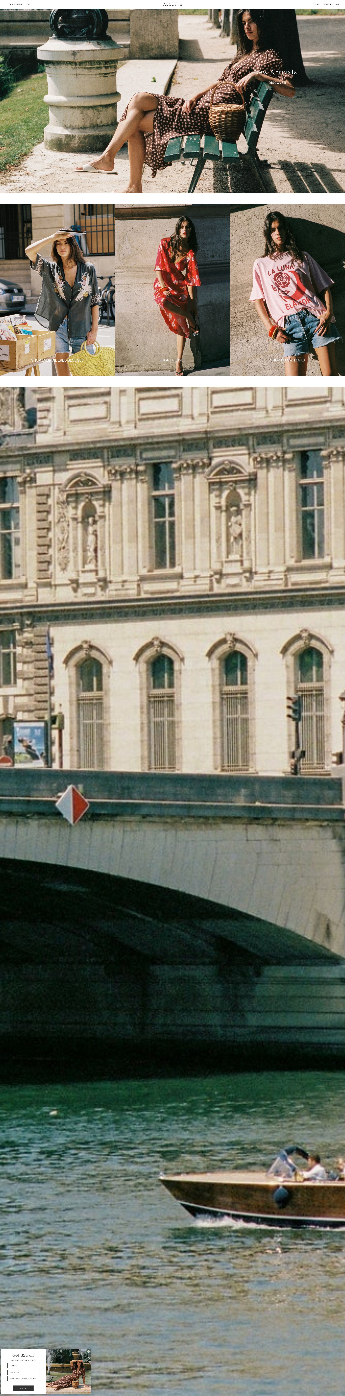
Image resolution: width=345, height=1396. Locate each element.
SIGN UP (23, 1388)
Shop (28, 4)
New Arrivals (16, 4)
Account (328, 4)
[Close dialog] (88, 1351)
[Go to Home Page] (172, 4)
